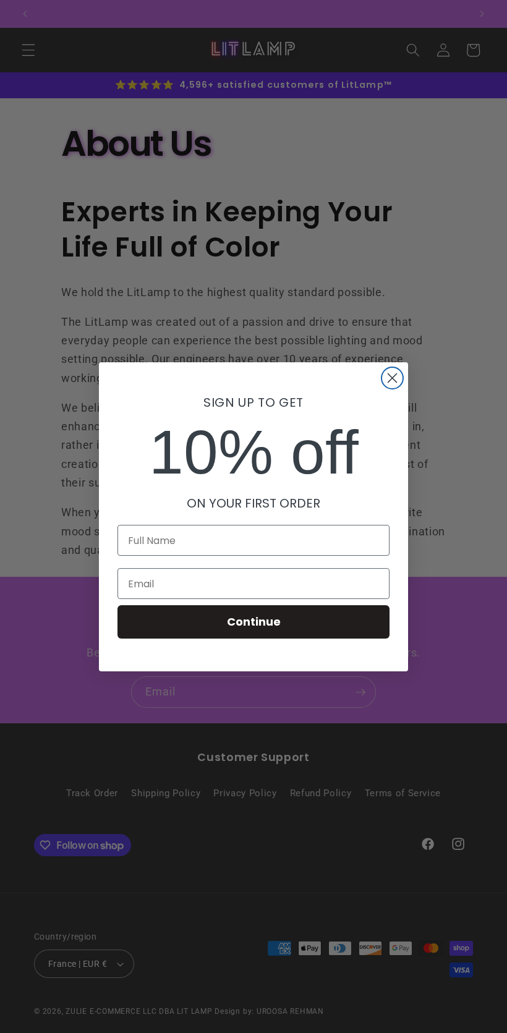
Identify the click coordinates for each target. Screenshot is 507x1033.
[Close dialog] (392, 378)
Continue (254, 621)
